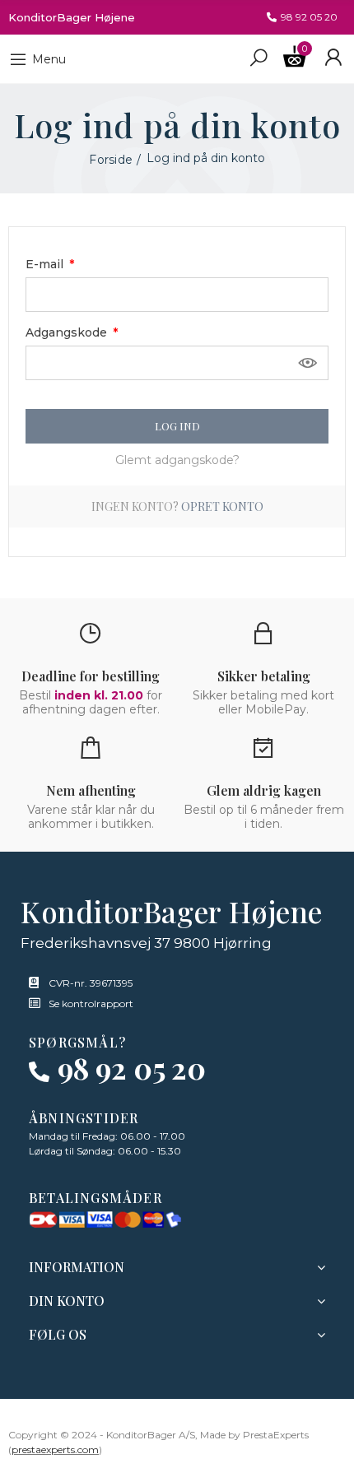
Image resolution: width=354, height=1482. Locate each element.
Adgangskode (68, 332)
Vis (307, 363)
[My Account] (333, 57)
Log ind (177, 426)
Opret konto (222, 506)
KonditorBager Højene (71, 17)
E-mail (46, 264)
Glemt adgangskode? (177, 460)
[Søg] (258, 56)
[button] (302, 17)
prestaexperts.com (55, 1449)
